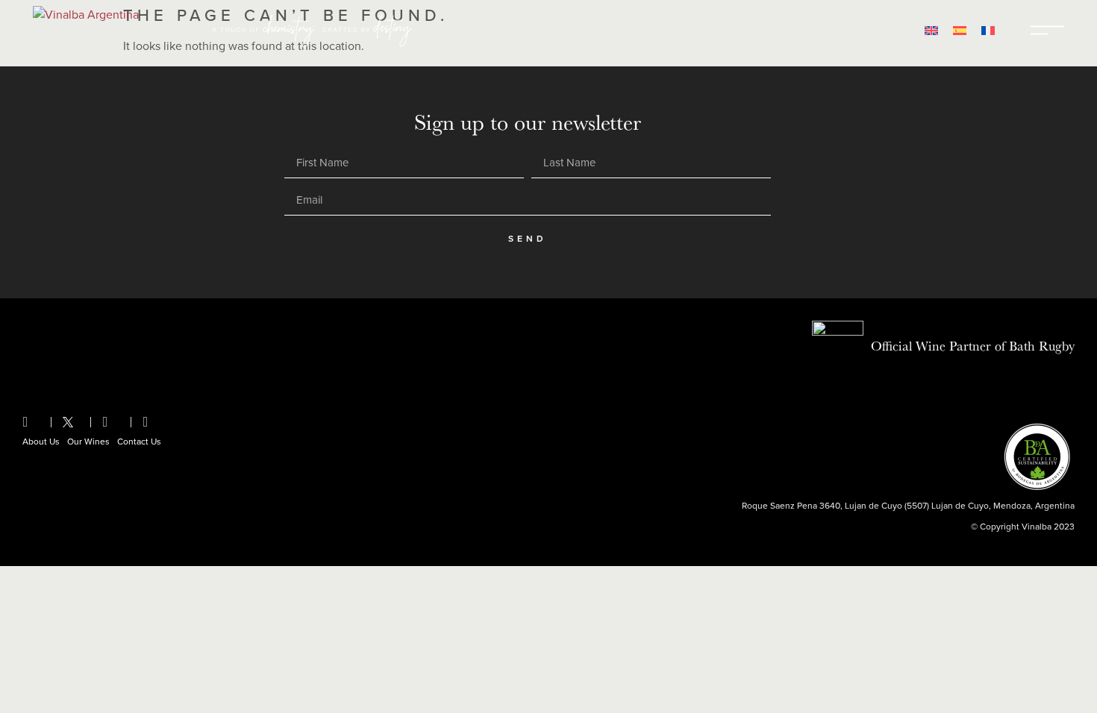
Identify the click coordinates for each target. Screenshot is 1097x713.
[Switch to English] (931, 30)
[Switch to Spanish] (960, 30)
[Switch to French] (988, 30)
